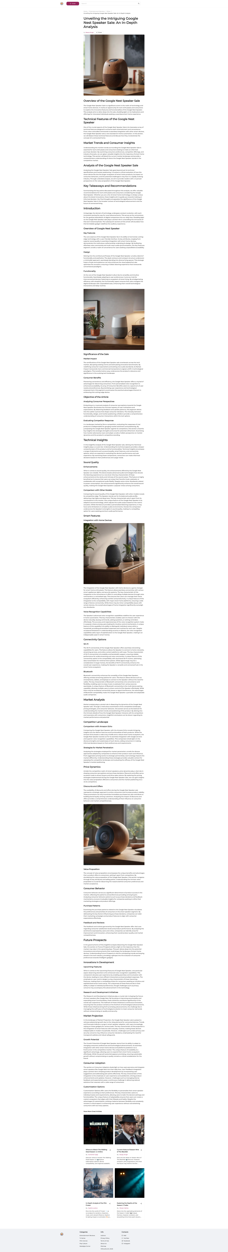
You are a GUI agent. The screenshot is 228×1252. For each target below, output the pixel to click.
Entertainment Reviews (97, 11)
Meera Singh (90, 32)
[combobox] (110, 3)
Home (85, 11)
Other (108, 11)
